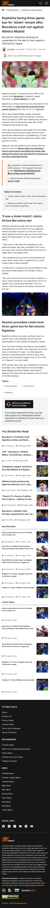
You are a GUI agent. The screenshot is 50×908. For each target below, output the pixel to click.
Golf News (6, 802)
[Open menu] (46, 3)
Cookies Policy (8, 724)
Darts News (7, 798)
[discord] (31, 826)
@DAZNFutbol (20, 171)
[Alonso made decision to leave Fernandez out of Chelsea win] (42, 537)
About (4, 712)
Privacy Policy (8, 720)
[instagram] (14, 826)
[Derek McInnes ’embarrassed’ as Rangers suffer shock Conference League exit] (42, 565)
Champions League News (31, 10)
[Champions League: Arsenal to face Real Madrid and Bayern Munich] (42, 471)
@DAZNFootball (34, 171)
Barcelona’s (19, 96)
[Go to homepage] (8, 3)
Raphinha (9, 393)
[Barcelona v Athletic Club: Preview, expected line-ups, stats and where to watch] (42, 515)
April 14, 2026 (13, 181)
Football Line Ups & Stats (12, 757)
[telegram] (26, 826)
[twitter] (9, 826)
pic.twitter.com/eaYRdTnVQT (22, 173)
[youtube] (20, 826)
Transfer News (8, 745)
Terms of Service (9, 732)
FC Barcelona (29, 386)
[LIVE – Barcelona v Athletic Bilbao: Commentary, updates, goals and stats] (42, 456)
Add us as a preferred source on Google (24, 56)
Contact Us (6, 716)
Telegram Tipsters (9, 761)
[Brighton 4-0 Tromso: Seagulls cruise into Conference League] (42, 578)
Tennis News (7, 810)
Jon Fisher (11, 49)
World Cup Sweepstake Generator (16, 749)
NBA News (6, 785)
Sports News (7, 753)
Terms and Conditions (11, 728)
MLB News (6, 806)
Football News (12, 10)
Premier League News (11, 777)
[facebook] (3, 826)
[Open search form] (40, 3)
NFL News (6, 789)
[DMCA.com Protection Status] (10, 898)
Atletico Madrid (20, 99)
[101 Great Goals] (25, 839)
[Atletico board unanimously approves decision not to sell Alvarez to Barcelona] (42, 486)
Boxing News (7, 794)
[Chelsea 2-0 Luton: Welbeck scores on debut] (42, 592)
